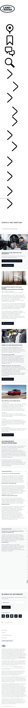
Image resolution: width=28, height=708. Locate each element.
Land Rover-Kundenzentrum (18, 666)
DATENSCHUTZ (4, 637)
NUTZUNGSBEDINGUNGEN (6, 635)
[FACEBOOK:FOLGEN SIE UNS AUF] (16, 616)
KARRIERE (3, 632)
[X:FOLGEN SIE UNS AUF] (20, 616)
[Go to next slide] (25, 471)
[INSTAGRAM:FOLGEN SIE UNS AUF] (3, 616)
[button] (14, 0)
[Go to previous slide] (23, 471)
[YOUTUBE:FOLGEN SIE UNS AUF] (11, 616)
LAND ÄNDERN (4, 630)
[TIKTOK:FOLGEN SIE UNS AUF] (7, 616)
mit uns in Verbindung (22, 657)
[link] (14, 18)
